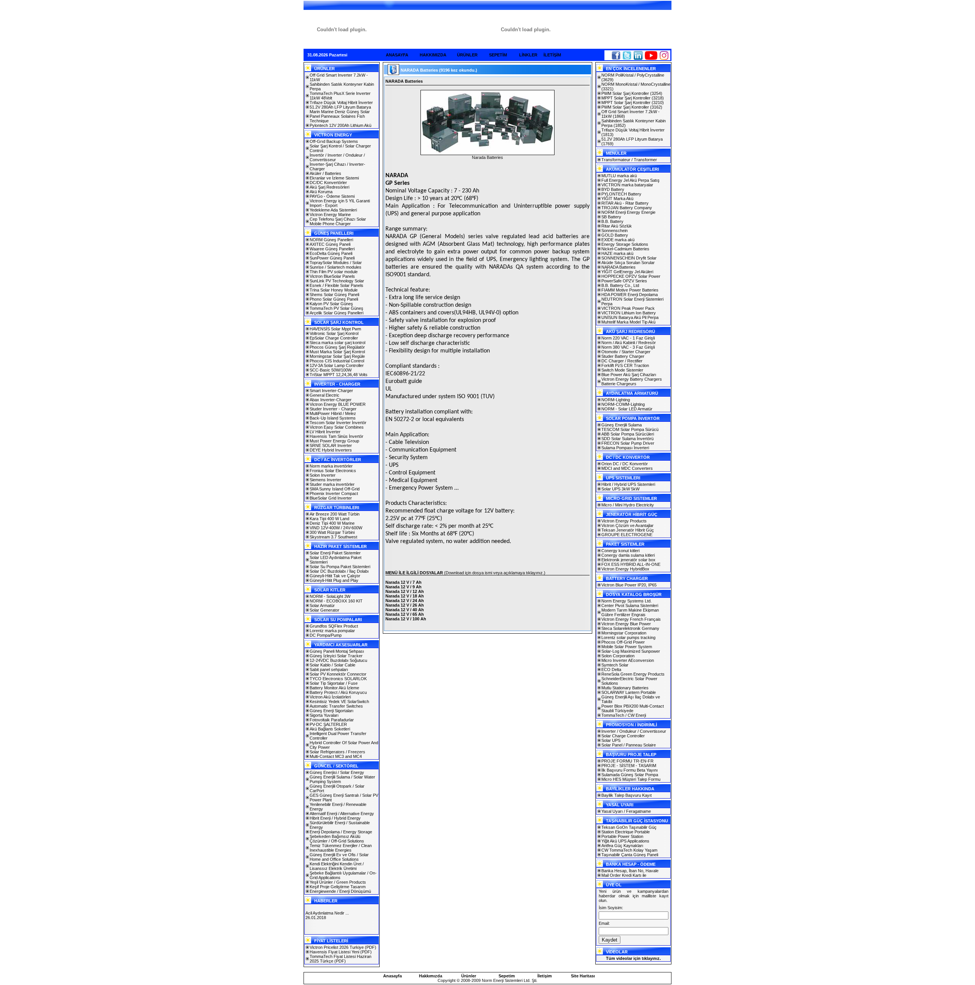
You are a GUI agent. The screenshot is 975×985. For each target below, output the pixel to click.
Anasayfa (392, 976)
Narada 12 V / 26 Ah (404, 605)
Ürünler (468, 976)
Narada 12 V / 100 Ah (405, 619)
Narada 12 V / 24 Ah (404, 600)
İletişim (544, 976)
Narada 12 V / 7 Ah (403, 582)
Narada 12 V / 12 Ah (404, 591)
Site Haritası (583, 976)
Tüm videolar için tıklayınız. (633, 958)
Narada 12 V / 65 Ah (404, 614)
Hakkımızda (430, 976)
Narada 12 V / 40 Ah (404, 609)
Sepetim (507, 976)
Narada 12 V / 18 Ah (404, 596)
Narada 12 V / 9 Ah (403, 587)
